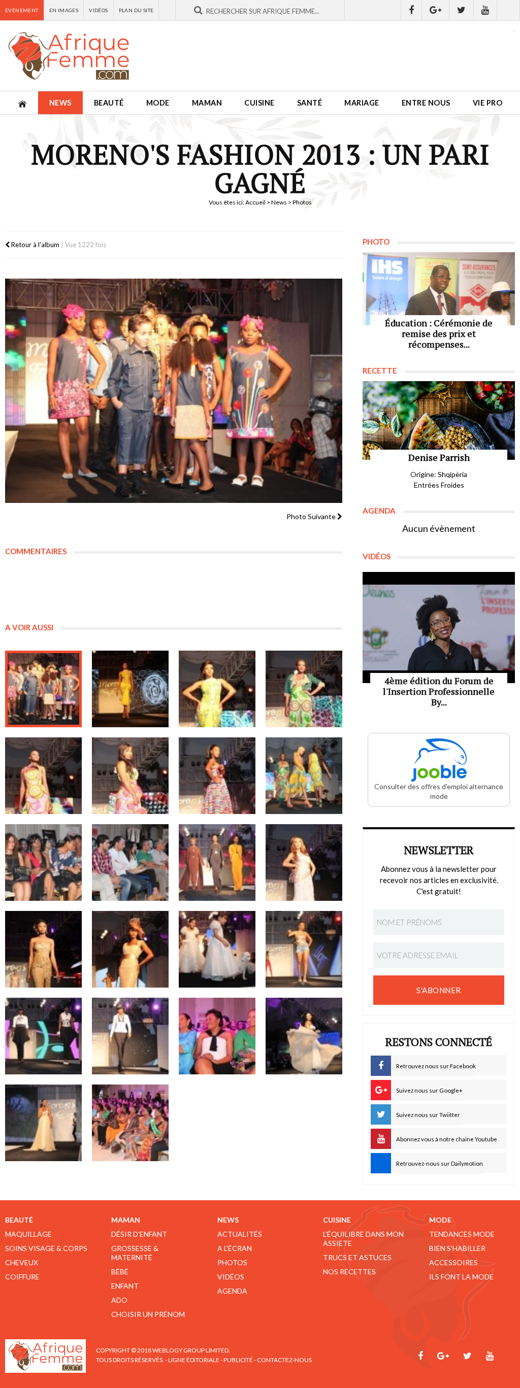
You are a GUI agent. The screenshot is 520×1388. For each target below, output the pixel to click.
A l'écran (234, 1248)
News (60, 102)
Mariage (361, 102)
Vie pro (488, 102)
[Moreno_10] (217, 1036)
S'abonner (438, 990)
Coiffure (22, 1276)
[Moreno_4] (304, 689)
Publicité (238, 1360)
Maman (207, 102)
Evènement (22, 10)
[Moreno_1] (43, 689)
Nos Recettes (349, 1271)
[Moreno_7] (217, 775)
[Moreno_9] (43, 862)
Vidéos (98, 10)
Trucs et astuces (357, 1257)
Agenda (232, 1291)
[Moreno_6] (130, 775)
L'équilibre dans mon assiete (363, 1238)
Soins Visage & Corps (46, 1248)
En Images (64, 10)
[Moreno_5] (43, 775)
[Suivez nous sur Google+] (435, 10)
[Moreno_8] (304, 775)
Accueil (255, 202)
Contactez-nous (284, 1360)
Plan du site (136, 10)
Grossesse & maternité (134, 1253)
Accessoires (453, 1262)
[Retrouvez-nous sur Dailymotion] (508, 10)
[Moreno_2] (130, 689)
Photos (232, 1262)
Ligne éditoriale (193, 1360)
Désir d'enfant (139, 1234)
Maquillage (28, 1234)
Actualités (239, 1234)
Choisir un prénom (148, 1314)
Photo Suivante (311, 516)
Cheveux (21, 1262)
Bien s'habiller (457, 1248)
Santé (309, 102)
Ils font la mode (461, 1276)
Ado (119, 1300)
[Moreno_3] (217, 689)
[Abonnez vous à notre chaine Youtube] (485, 10)
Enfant (125, 1285)
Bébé (119, 1271)
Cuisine (259, 102)
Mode (158, 102)
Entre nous (426, 102)
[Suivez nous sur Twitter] (461, 10)
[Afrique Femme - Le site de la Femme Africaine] (68, 56)
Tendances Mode (462, 1234)
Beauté (109, 102)
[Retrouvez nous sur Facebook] (411, 10)
